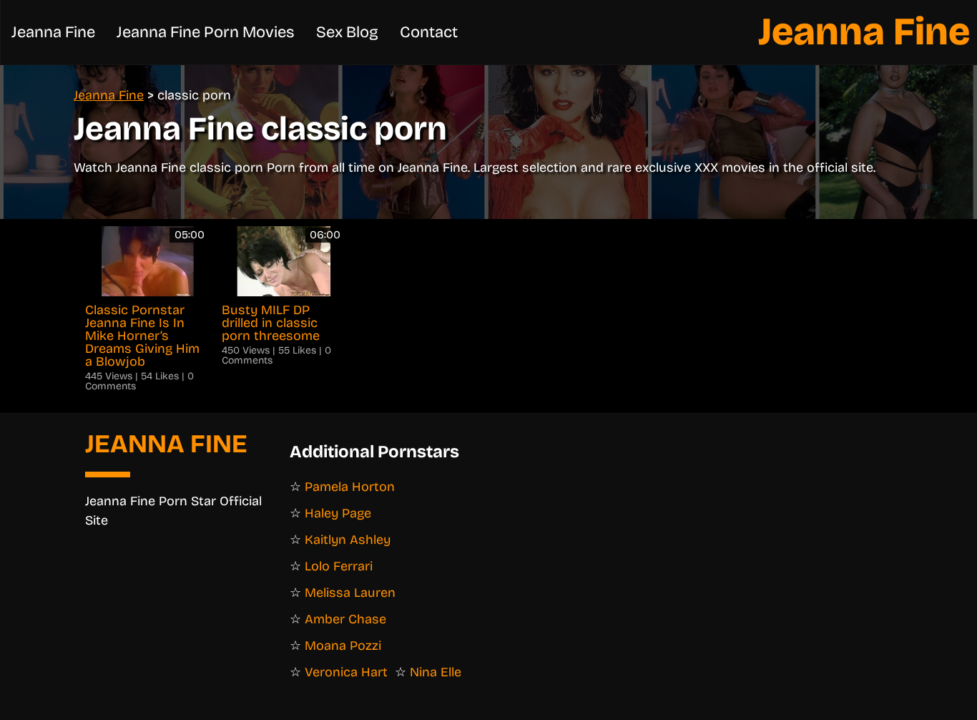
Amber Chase (345, 619)
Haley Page (338, 513)
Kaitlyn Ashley (348, 540)
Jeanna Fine (864, 32)
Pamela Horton (350, 487)
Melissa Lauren (350, 592)
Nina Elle (435, 672)
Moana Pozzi (343, 645)
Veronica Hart (346, 672)
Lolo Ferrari (339, 566)
